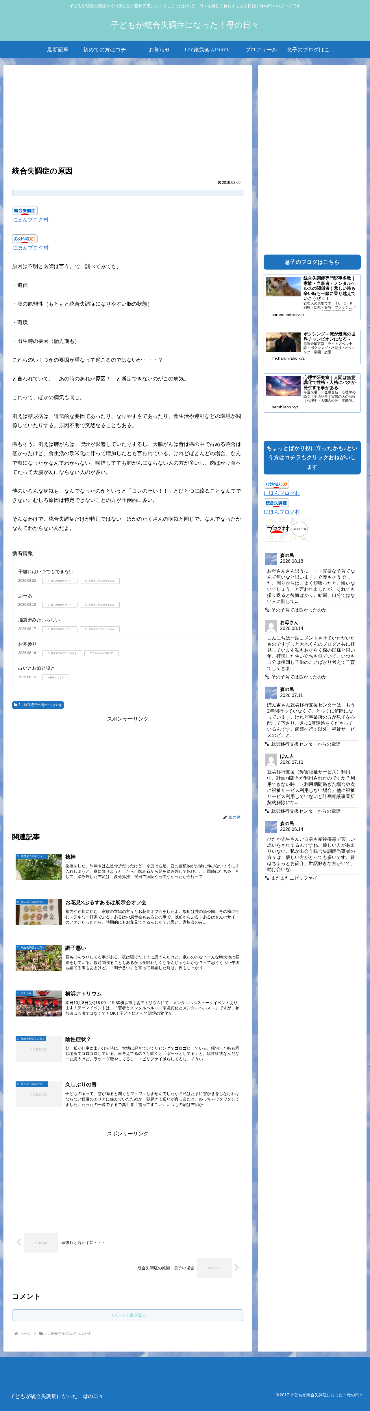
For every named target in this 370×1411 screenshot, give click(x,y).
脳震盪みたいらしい (39, 619)
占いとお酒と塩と (36, 668)
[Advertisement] (127, 116)
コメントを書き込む (128, 1315)
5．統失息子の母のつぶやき (40, 705)
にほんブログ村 (30, 220)
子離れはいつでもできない (46, 571)
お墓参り (27, 644)
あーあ (25, 595)
